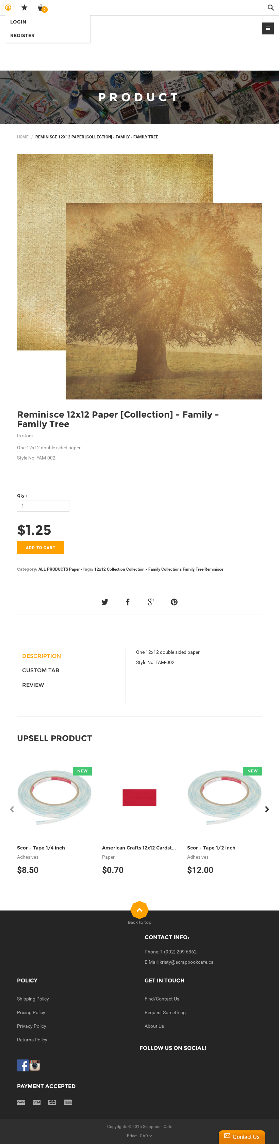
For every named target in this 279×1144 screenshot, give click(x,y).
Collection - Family (143, 569)
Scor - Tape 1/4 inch (41, 848)
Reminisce (213, 569)
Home (23, 137)
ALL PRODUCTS (53, 569)
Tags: (88, 569)
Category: (27, 569)
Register (22, 35)
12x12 (100, 569)
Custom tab (40, 670)
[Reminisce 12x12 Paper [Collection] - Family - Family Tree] (139, 277)
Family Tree (193, 569)
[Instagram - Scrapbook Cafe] (35, 1065)
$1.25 (34, 530)
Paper (74, 569)
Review (33, 685)
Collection (116, 569)
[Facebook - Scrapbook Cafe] (23, 1065)
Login (18, 22)
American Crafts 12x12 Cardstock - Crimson (154, 848)
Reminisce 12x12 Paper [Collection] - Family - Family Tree (118, 419)
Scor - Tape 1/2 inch (211, 848)
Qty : (22, 495)
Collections (171, 569)
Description (41, 656)
